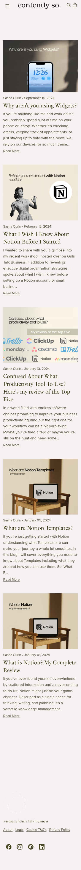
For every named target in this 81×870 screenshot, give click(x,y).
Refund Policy (59, 830)
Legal (19, 830)
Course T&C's (36, 830)
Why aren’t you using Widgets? (39, 105)
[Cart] (76, 5)
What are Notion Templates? (37, 528)
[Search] (69, 5)
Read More (11, 151)
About (8, 830)
